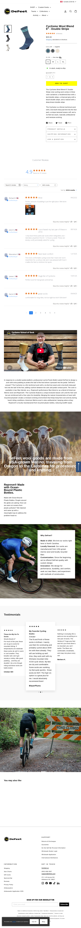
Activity (36, 15)
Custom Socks (43, 7)
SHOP (32, 7)
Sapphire (48, 51)
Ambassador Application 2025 (14, 891)
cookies (14, 921)
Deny (43, 921)
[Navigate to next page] (55, 312)
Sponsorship (8, 878)
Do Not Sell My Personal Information (53, 848)
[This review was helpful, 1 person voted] (71, 222)
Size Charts (8, 871)
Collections (44, 11)
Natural (57, 51)
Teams (33, 11)
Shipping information (59, 134)
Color (53, 46)
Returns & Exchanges (49, 841)
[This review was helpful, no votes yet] (71, 246)
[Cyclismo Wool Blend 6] (5, 815)
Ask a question (56, 139)
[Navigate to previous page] (26, 312)
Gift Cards (7, 875)
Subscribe (64, 904)
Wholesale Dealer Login (49, 851)
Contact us (45, 868)
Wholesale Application (49, 854)
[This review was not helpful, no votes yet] (75, 222)
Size (52, 57)
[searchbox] (11, 185)
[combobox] (31, 185)
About (44, 15)
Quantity (51, 73)
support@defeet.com (48, 873)
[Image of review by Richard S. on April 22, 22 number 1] (30, 210)
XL (63, 62)
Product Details (56, 129)
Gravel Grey (53, 51)
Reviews (6, 881)
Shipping (49, 39)
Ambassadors (8, 888)
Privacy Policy (8, 884)
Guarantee (45, 844)
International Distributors (50, 858)
